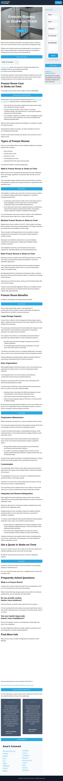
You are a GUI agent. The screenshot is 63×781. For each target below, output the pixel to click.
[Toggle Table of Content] (16, 62)
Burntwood (25, 758)
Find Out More (21, 188)
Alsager (28, 685)
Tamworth (25, 767)
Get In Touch (53, 65)
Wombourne (25, 770)
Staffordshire (6, 765)
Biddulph (22, 685)
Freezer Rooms (5, 67)
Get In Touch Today (22, 56)
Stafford (5, 763)
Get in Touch (21, 304)
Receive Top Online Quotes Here (21, 689)
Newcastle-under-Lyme (7, 685)
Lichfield (24, 762)
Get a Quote (21, 30)
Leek (4, 761)
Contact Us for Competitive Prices (22, 95)
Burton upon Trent (27, 760)
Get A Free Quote (21, 739)
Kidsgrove (17, 685)
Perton (24, 765)
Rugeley (5, 770)
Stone (32, 685)
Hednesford (25, 750)
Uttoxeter (5, 768)
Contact (58, 2)
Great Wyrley (25, 755)
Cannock (24, 753)
